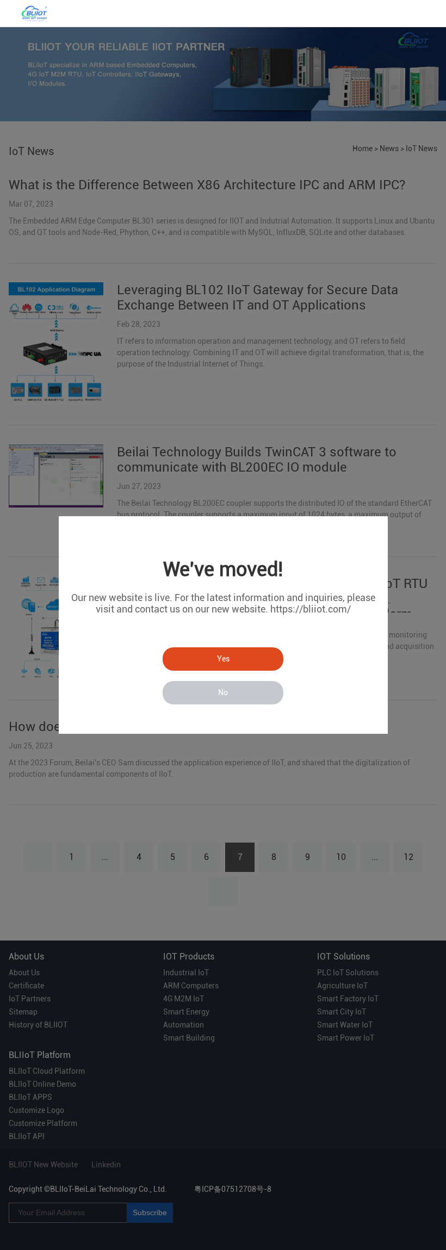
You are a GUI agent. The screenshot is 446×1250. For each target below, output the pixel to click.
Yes (223, 658)
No (223, 692)
